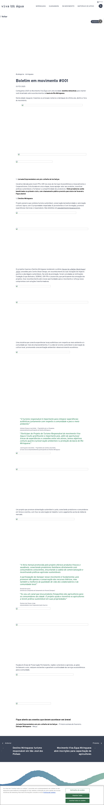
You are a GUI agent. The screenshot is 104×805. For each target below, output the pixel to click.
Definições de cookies (77, 790)
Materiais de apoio (86, 6)
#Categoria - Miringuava (24, 74)
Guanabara (54, 6)
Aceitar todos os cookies (77, 801)
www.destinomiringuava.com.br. (68, 208)
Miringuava (41, 6)
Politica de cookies (49, 792)
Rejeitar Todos (77, 795)
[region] (52, 795)
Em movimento (68, 6)
